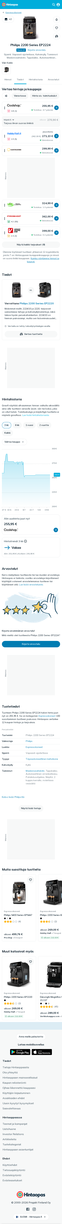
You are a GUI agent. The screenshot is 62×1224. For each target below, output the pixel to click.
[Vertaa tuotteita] (56, 36)
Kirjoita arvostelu (37, 49)
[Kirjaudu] (58, 4)
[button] (8, 19)
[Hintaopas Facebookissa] (28, 1209)
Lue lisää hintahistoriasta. (36, 415)
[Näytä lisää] (4, 108)
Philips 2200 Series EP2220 (37, 303)
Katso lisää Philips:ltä (13, 797)
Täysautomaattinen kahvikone (42, 758)
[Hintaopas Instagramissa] (34, 1209)
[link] (31, 309)
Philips (29, 741)
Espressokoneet (13, 12)
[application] (31, 480)
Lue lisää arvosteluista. (31, 584)
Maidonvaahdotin (35, 770)
